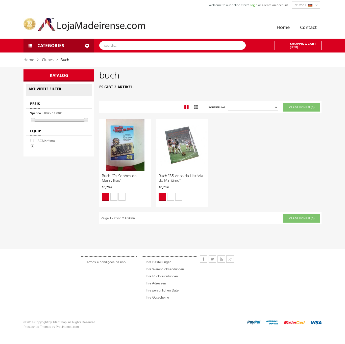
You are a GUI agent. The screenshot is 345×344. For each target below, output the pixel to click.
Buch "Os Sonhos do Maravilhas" (119, 178)
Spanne (35, 113)
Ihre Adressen (156, 283)
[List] (196, 107)
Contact (308, 27)
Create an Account (275, 5)
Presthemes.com (67, 327)
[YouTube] (221, 259)
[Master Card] (294, 322)
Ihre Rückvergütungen (162, 276)
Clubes (48, 59)
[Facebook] (203, 259)
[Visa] (316, 322)
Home (283, 27)
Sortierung (216, 107)
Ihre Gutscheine (157, 297)
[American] (272, 322)
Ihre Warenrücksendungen (165, 269)
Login (254, 5)
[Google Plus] (230, 259)
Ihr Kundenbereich (160, 251)
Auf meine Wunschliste (113, 197)
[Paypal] (254, 322)
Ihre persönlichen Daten (163, 290)
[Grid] (186, 107)
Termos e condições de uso (105, 262)
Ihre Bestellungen (158, 262)
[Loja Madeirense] (84, 24)
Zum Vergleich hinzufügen (122, 197)
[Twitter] (212, 259)
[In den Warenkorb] (105, 197)
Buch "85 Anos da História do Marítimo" (181, 178)
